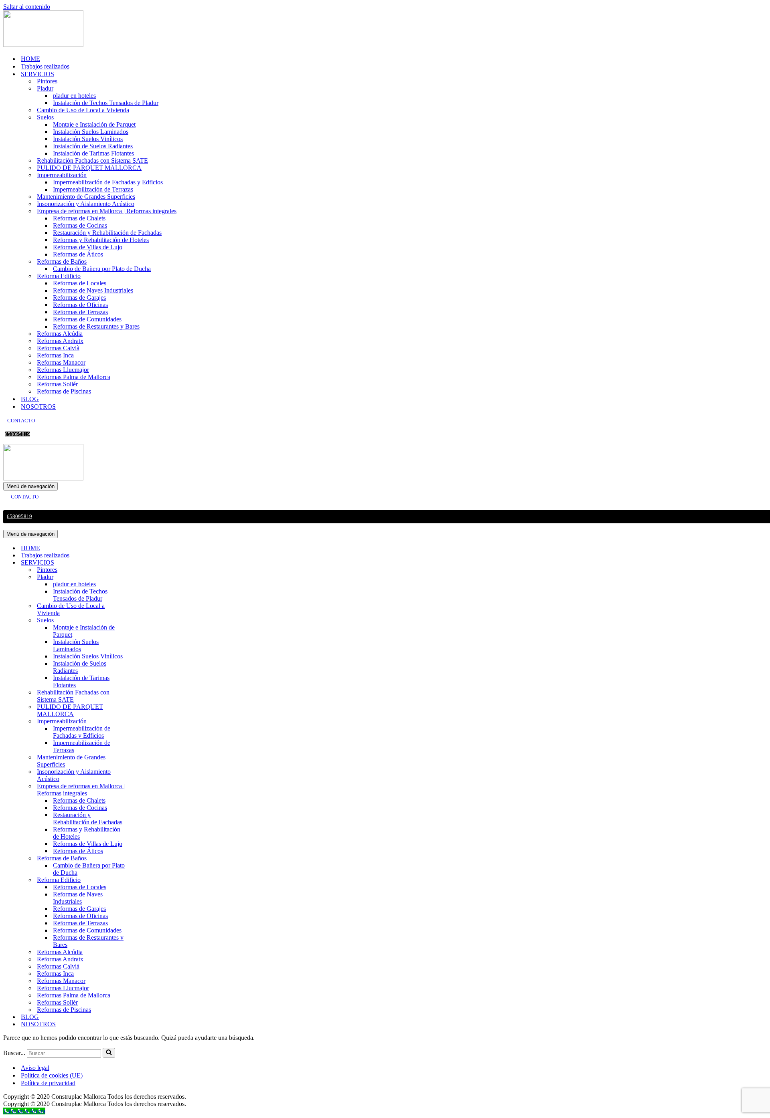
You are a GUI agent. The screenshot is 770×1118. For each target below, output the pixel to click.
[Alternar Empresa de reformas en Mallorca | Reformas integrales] (143, 790)
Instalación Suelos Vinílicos (88, 138)
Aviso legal (35, 1067)
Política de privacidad (48, 1083)
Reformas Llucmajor (63, 369)
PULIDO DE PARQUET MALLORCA (89, 167)
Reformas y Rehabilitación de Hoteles (101, 239)
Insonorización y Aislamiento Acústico (85, 203)
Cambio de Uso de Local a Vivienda (83, 110)
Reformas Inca (55, 355)
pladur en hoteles (74, 95)
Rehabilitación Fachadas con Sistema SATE (92, 160)
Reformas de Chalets (79, 218)
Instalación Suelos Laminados (90, 131)
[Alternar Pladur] (143, 577)
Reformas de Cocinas (80, 225)
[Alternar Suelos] (143, 620)
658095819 (17, 434)
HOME (30, 58)
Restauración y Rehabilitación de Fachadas (107, 232)
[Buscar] (109, 1052)
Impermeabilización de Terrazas (93, 189)
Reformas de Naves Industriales (93, 290)
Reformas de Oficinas (80, 304)
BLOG (30, 399)
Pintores (47, 81)
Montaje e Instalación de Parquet (94, 124)
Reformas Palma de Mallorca (73, 376)
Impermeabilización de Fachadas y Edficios (108, 182)
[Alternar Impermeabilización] (143, 721)
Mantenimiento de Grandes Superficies (86, 196)
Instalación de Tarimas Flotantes (93, 153)
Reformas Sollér (57, 384)
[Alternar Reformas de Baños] (143, 858)
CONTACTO (21, 421)
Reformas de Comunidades (87, 319)
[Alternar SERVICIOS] (143, 562)
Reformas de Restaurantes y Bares (96, 326)
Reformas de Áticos (78, 254)
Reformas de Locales (79, 283)
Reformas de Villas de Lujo (87, 247)
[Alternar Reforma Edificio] (143, 880)
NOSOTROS (38, 406)
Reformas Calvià (58, 348)
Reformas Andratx (60, 340)
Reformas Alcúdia (60, 333)
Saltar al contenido (26, 6)
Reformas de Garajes (79, 297)
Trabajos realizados (45, 66)
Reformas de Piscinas (64, 391)
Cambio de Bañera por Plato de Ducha (102, 268)
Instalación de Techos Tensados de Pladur (105, 102)
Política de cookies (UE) (52, 1075)
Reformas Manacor (61, 362)
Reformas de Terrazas (80, 312)
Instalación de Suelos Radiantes (93, 146)
